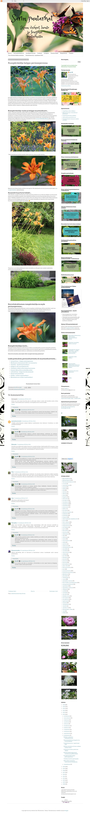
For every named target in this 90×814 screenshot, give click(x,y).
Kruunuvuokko (15, 550)
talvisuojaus (65, 597)
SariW (16, 409)
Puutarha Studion (70, 327)
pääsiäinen (65, 574)
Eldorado (14, 444)
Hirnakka (14, 522)
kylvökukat (65, 527)
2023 (64, 710)
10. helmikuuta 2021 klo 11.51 (24, 522)
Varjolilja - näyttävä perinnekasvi (20, 364)
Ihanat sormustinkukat (17, 373)
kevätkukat (65, 515)
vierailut (64, 606)
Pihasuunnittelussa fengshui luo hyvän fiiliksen (72, 741)
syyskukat (64, 592)
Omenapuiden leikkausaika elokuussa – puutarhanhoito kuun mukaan (74, 365)
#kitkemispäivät (66, 480)
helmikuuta (67, 735)
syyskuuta (66, 721)
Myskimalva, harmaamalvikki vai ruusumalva (24, 363)
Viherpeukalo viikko (67, 609)
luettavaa (64, 537)
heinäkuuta (67, 725)
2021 (64, 714)
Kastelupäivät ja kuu (30, 53)
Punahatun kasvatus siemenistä (73, 371)
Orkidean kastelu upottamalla (71, 758)
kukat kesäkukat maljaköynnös (70, 518)
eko (63, 490)
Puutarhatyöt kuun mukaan (69, 115)
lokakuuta (66, 720)
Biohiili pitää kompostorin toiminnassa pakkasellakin (71, 753)
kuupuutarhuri (66, 525)
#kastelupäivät (66, 478)
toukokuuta (67, 729)
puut (63, 569)
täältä (66, 388)
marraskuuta (67, 718)
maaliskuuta (67, 733)
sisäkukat (64, 589)
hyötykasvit (65, 503)
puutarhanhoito (66, 570)
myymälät (65, 549)
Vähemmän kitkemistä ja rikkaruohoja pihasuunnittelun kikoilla (74, 337)
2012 (64, 776)
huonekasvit (65, 502)
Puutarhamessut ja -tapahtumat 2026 (34, 55)
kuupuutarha (65, 523)
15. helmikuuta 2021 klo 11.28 (27, 508)
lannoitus (64, 532)
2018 (64, 770)
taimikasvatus (65, 596)
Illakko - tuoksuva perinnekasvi (20, 375)
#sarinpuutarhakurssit (68, 481)
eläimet (64, 493)
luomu (64, 538)
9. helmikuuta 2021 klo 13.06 (24, 444)
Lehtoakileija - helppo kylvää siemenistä (22, 372)
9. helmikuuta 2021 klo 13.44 (21, 472)
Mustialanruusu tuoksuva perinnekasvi (22, 377)
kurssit (64, 520)
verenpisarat (65, 604)
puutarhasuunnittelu (67, 572)
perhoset (64, 562)
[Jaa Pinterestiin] (30, 387)
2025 (64, 706)
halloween (65, 498)
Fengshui (71, 53)
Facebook (39, 53)
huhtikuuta (67, 731)
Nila (12, 472)
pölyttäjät (64, 575)
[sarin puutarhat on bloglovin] (67, 459)
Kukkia (70, 377)
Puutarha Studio (54, 53)
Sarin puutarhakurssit (19, 53)
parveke (64, 555)
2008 (64, 784)
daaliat (64, 488)
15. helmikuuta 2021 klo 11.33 (27, 535)
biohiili (64, 487)
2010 (64, 780)
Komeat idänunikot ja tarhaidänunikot (21, 370)
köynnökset (65, 530)
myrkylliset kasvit (67, 547)
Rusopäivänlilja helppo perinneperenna (69, 756)
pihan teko (65, 565)
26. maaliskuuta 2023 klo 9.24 (28, 561)
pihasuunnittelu (66, 567)
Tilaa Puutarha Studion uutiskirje (16, 55)
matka (64, 542)
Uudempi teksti (12, 591)
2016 (64, 774)
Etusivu (10, 53)
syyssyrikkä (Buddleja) (42, 118)
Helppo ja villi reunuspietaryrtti (20, 366)
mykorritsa (65, 545)
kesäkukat (64, 513)
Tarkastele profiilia (66, 85)
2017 (64, 772)
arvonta (64, 483)
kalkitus (64, 508)
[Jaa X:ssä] (27, 387)
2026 (64, 704)
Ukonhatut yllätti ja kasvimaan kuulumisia (23, 368)
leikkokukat (65, 533)
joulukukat (65, 505)
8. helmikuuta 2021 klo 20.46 (29, 421)
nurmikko (64, 550)
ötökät (64, 612)
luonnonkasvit (66, 540)
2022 (64, 712)
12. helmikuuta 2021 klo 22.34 (28, 456)
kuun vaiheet (65, 522)
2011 (64, 778)
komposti (64, 517)
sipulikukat (65, 585)
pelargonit (65, 557)
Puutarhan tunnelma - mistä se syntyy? (73, 343)
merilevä (64, 544)
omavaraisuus (65, 552)
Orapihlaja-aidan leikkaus (68, 111)
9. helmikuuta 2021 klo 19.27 (21, 498)
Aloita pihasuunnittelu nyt (69, 117)
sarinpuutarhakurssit (67, 584)
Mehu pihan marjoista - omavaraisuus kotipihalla (70, 761)
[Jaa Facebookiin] (29, 387)
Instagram (46, 53)
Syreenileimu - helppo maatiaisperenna (22, 361)
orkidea (64, 554)
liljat (63, 535)
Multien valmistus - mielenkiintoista (68, 737)
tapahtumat (65, 601)
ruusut (64, 579)
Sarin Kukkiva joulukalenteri (69, 582)
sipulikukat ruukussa (67, 587)
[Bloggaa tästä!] (26, 387)
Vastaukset (15, 407)
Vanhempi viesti (54, 591)
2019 (64, 768)
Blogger (66, 810)
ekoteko (64, 492)
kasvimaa (64, 510)
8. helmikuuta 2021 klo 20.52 (27, 431)
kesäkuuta (66, 727)
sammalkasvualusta (67, 580)
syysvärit (64, 594)
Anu (12, 498)
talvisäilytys (65, 599)
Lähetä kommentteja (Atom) (18, 593)
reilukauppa (65, 577)
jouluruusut (65, 507)
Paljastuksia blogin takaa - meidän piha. (71, 398)
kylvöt (64, 528)
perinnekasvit (21, 389)
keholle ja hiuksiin (67, 512)
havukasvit (65, 500)
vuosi (63, 611)
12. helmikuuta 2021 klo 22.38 (28, 484)
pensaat (64, 559)
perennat (16, 389)
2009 (64, 782)
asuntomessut (65, 485)
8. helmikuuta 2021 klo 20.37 (27, 409)
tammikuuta (67, 764)
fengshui (64, 497)
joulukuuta (66, 716)
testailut (64, 602)
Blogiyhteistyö (63, 53)
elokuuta (66, 723)
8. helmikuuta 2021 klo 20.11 (24, 399)
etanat (64, 495)
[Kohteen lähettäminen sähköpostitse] (25, 387)
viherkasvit (65, 607)
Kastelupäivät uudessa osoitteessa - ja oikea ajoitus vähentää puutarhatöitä (73, 351)
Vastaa (13, 404)
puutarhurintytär (16, 421)
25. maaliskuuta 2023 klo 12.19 (27, 550)
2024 (64, 708)
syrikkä (64, 591)
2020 (64, 766)
